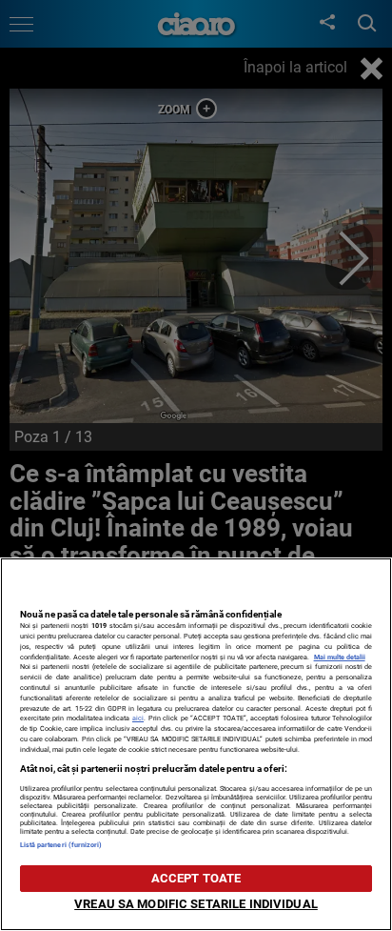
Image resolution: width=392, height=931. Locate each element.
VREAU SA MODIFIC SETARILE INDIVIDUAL (196, 904)
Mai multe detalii (339, 657)
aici (138, 718)
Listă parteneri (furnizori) (61, 844)
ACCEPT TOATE (196, 878)
